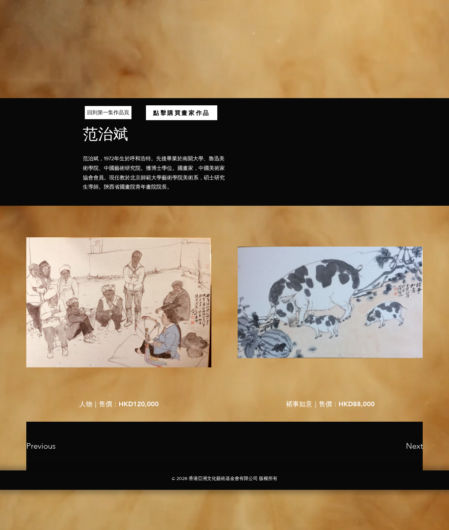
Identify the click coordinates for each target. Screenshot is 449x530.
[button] (181, 112)
